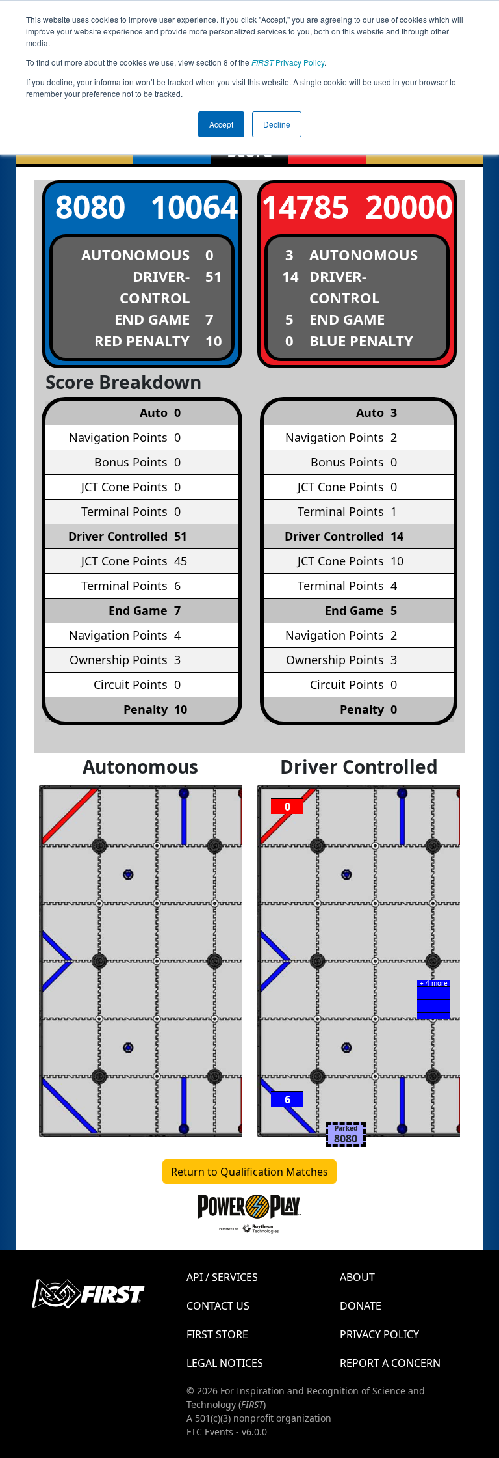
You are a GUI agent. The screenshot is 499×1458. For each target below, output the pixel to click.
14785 (305, 206)
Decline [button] (276, 123)
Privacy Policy (287, 62)
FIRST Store (217, 1334)
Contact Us (218, 1306)
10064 (194, 206)
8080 (90, 206)
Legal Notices (224, 1363)
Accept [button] (221, 123)
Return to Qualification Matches (249, 1172)
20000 (409, 206)
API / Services (222, 1277)
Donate (360, 1306)
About (357, 1277)
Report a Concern (390, 1363)
